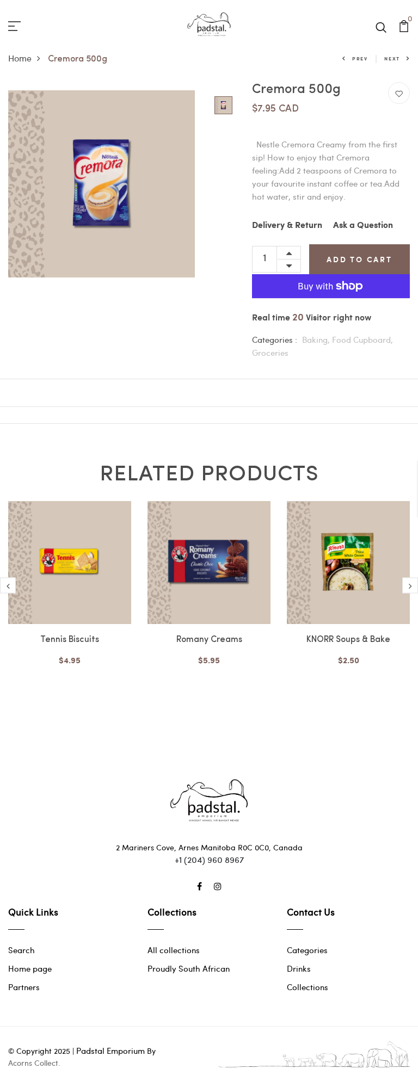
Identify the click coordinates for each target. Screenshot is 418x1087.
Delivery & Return (287, 225)
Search (21, 949)
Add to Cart (359, 259)
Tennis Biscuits (69, 639)
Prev (360, 58)
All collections (173, 949)
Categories (307, 949)
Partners (24, 986)
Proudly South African (188, 968)
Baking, (317, 339)
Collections (307, 986)
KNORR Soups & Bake (348, 639)
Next (392, 58)
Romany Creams (209, 639)
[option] (101, 183)
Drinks (299, 968)
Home (20, 58)
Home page (30, 968)
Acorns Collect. (34, 1063)
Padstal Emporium (110, 1050)
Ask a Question (363, 225)
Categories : (274, 339)
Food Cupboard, (362, 339)
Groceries (270, 352)
